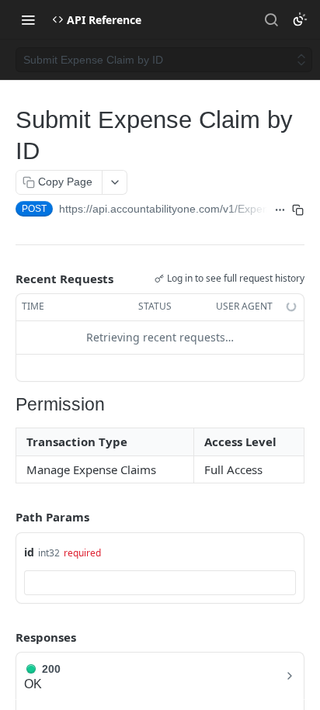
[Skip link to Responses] (4, 637)
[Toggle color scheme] (299, 19)
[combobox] (160, 582)
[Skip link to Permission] (10, 405)
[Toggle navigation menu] (28, 19)
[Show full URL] (279, 210)
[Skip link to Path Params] (4, 516)
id (29, 552)
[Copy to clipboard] (298, 210)
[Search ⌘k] (271, 19)
